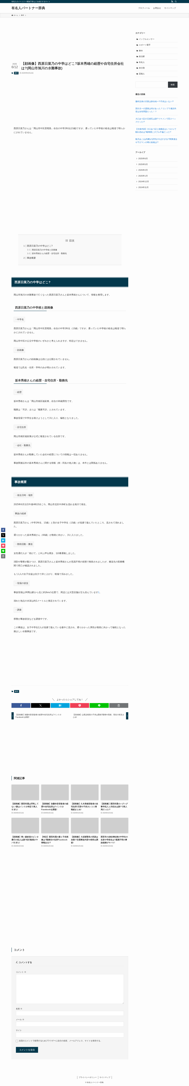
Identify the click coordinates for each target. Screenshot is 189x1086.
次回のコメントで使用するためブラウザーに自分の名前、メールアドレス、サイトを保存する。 (60, 1041)
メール (20, 1019)
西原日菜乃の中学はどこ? (40, 246)
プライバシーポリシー (88, 1077)
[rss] (172, 1)
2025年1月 (143, 176)
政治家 (142, 56)
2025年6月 (143, 158)
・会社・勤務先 (22, 445)
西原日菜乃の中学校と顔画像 (44, 250)
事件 (16, 73)
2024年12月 (143, 181)
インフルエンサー (146, 39)
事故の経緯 (20, 513)
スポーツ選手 (145, 45)
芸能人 (142, 74)
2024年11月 (143, 187)
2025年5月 (143, 164)
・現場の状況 (21, 583)
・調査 (18, 610)
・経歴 (18, 392)
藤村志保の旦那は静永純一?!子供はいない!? (154, 101)
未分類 (142, 68)
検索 (173, 85)
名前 (19, 1009)
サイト (19, 1030)
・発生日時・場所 (24, 495)
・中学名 (19, 319)
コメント (21, 972)
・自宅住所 (20, 427)
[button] (20, 705)
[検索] (176, 1)
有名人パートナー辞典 (28, 8)
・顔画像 (19, 350)
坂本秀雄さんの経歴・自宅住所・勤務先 (49, 253)
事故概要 (31, 258)
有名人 (142, 62)
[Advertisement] (69, 98)
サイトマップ (104, 1077)
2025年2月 (143, 170)
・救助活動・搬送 (24, 544)
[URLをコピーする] (118, 705)
